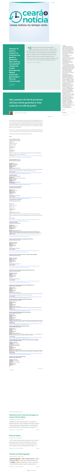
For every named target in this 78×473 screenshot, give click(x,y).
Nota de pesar (15, 435)
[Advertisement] (24, 400)
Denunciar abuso (65, 114)
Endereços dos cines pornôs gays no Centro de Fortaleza (23, 416)
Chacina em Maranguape (19, 454)
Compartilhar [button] (29, 62)
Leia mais (37, 429)
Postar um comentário (36, 62)
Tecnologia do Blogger (32, 470)
